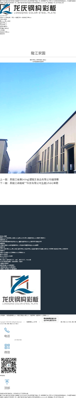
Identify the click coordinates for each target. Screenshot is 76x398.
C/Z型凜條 (21, 245)
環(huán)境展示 (36, 238)
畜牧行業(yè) (3, 23)
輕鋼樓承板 (15, 245)
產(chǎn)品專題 (34, 245)
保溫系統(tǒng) (14, 241)
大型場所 (2, 30)
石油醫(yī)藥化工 (4, 28)
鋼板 (9, 241)
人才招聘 (10, 256)
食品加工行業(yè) (26, 17)
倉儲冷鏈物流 (3, 26)
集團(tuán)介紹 (4, 238)
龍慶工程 (18, 17)
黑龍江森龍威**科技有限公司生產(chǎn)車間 (34, 183)
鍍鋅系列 (33, 241)
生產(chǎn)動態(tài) (5, 252)
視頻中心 (43, 238)
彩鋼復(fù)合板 (7, 245)
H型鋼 (1, 245)
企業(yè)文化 (21, 238)
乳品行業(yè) (3, 25)
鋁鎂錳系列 (39, 241)
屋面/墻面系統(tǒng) (24, 241)
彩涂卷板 (2, 241)
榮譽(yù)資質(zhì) (13, 238)
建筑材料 (2, 34)
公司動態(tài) (21, 252)
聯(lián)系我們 (3, 256)
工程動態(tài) (14, 252)
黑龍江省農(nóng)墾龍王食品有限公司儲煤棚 (34, 179)
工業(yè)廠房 (3, 19)
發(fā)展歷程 (28, 238)
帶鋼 (6, 241)
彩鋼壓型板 (27, 245)
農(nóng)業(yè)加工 (5, 21)
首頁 (13, 17)
